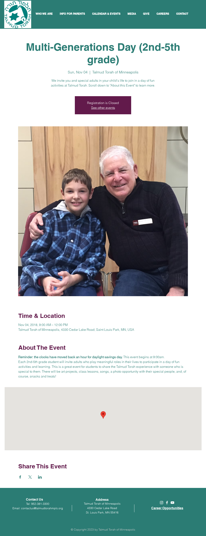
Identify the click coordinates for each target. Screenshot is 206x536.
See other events (103, 108)
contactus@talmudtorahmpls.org (42, 508)
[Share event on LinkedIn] (40, 477)
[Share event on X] (30, 477)
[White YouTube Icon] (172, 502)
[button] (107, 14)
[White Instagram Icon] (161, 502)
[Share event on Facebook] (20, 477)
